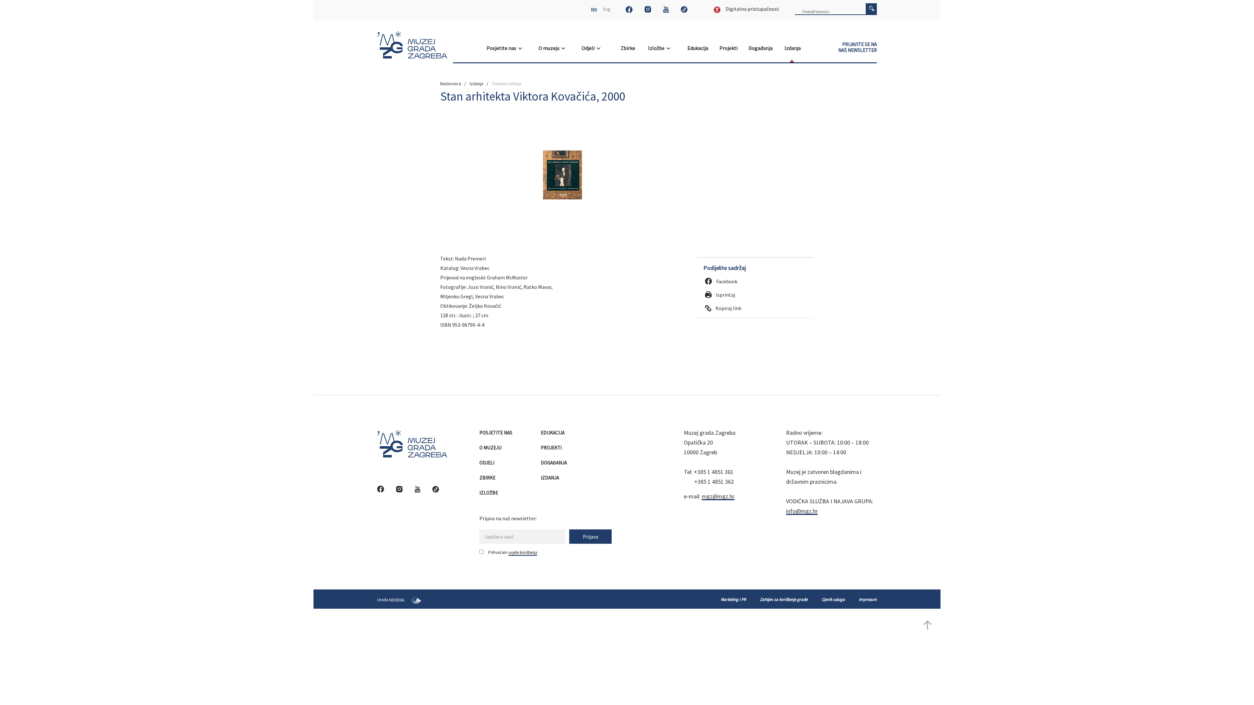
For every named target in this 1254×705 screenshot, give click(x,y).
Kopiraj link (728, 308)
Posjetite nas (502, 48)
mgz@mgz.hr (718, 496)
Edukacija (698, 48)
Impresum (868, 599)
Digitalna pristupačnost (752, 9)
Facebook (726, 281)
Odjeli (589, 48)
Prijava (590, 536)
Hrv (594, 9)
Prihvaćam (512, 552)
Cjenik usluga (833, 599)
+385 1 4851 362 (714, 481)
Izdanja (793, 48)
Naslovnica (450, 83)
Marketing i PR (733, 599)
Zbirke (628, 48)
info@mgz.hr (802, 511)
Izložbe (657, 48)
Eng (606, 9)
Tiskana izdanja (506, 83)
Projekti (729, 48)
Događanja (761, 48)
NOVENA (397, 600)
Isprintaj (725, 294)
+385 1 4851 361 (713, 472)
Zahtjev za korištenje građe (784, 599)
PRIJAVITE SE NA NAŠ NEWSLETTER (857, 47)
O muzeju (550, 48)
